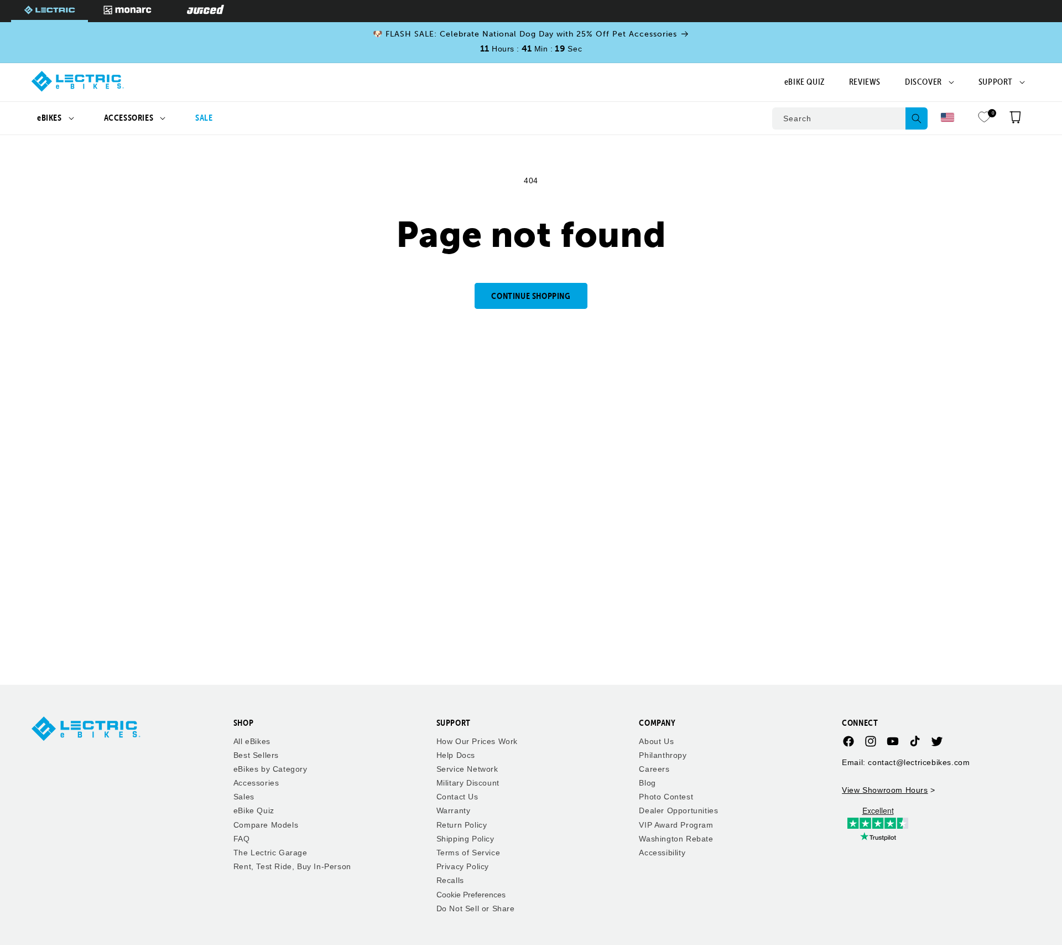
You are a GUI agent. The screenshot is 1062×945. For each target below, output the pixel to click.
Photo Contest (666, 797)
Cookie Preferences (471, 894)
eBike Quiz (253, 811)
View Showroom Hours (885, 790)
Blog (647, 783)
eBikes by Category (270, 769)
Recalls (450, 880)
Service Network (467, 769)
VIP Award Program (676, 824)
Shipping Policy (465, 838)
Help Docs (455, 755)
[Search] (916, 118)
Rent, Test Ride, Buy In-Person (292, 867)
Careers (654, 769)
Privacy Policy (462, 867)
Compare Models (265, 824)
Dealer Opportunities (678, 811)
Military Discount (467, 783)
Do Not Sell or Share (475, 908)
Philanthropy (662, 755)
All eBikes (251, 741)
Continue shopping (530, 295)
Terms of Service (468, 853)
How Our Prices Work (477, 741)
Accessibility (662, 853)
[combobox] (850, 118)
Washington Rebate (676, 838)
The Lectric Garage (270, 853)
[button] (55, 117)
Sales (243, 797)
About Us (656, 741)
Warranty (453, 811)
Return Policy (461, 824)
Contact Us (457, 797)
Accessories (256, 783)
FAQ (241, 838)
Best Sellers (256, 755)
